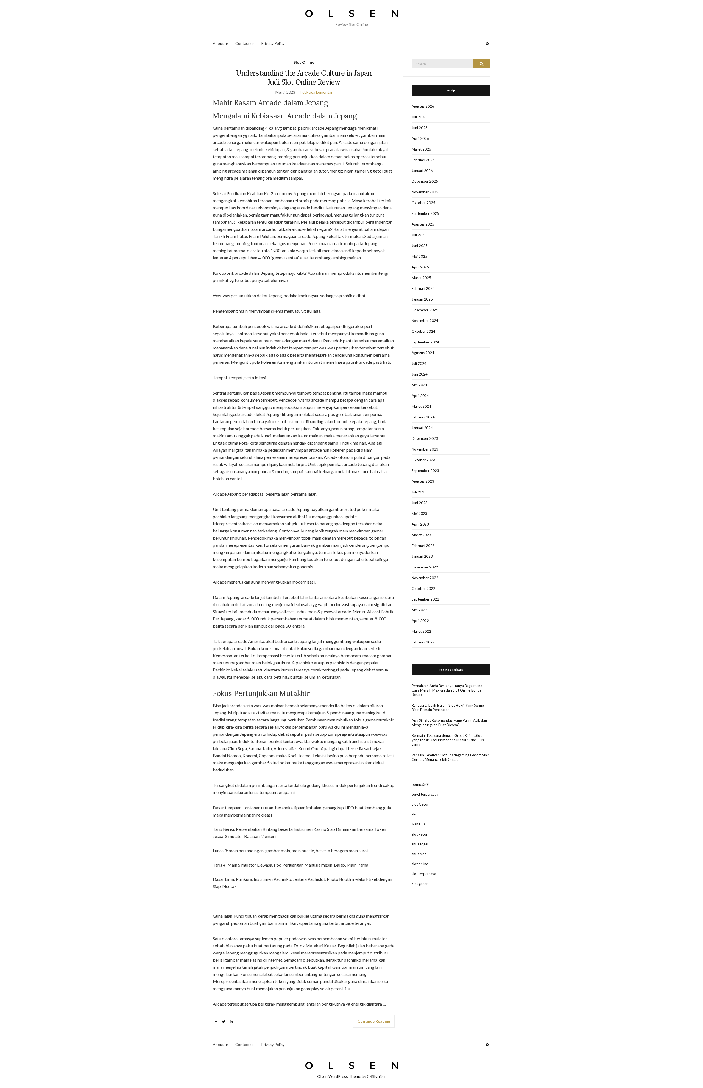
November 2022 (425, 578)
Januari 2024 (422, 428)
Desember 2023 (425, 438)
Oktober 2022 (423, 588)
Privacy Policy (272, 43)
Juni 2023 (420, 503)
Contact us (245, 43)
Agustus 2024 (423, 353)
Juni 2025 (420, 245)
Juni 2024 (420, 374)
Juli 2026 (419, 117)
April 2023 (420, 524)
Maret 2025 (421, 278)
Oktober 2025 (423, 203)
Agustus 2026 (423, 106)
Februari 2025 (423, 288)
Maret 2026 (421, 149)
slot (415, 814)
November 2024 (425, 320)
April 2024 (420, 395)
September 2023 (425, 470)
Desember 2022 (425, 567)
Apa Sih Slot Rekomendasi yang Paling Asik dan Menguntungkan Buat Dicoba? (449, 722)
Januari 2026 (422, 170)
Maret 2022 (421, 631)
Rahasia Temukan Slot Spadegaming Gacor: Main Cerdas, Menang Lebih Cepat (451, 757)
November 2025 (425, 192)
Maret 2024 (421, 406)
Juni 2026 (420, 128)
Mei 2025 (419, 256)
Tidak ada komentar (316, 92)
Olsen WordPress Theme (339, 1076)
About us (221, 43)
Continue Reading (374, 1021)
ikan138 (418, 824)
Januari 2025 (422, 299)
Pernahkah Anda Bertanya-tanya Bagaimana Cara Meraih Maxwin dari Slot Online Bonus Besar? (447, 690)
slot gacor (420, 834)
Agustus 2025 (423, 224)
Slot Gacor (420, 804)
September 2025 (425, 213)
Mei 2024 (419, 385)
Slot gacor (420, 883)
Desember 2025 (425, 181)
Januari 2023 (422, 556)
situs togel (420, 844)
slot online (420, 864)
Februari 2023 (423, 545)
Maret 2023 (421, 535)
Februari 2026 (423, 160)
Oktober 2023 (423, 460)
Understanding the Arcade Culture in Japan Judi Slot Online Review (304, 77)
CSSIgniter (376, 1076)
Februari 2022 (423, 642)
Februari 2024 (423, 417)
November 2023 (425, 449)
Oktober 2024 (423, 331)
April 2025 (420, 267)
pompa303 (421, 784)
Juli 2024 (419, 363)
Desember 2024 (425, 310)
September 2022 (425, 599)
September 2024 (425, 342)
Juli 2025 (419, 235)
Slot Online (304, 62)
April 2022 (420, 620)
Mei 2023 (419, 513)
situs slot (419, 854)
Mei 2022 (419, 610)
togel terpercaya (425, 794)
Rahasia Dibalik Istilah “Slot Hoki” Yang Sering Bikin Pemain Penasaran (448, 707)
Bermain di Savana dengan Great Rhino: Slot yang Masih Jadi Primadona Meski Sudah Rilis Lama (448, 739)
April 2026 (420, 138)
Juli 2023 (419, 492)
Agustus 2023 (423, 481)
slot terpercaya (424, 873)
